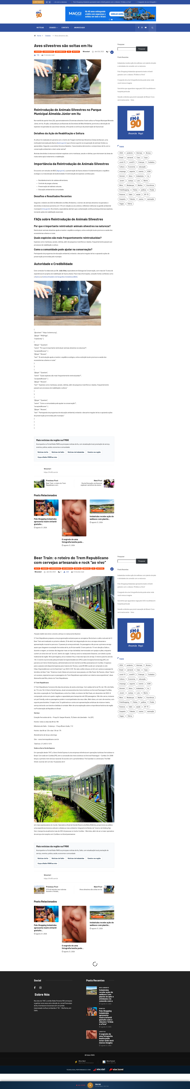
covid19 (131, 162)
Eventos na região (94, 452)
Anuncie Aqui (79, 27)
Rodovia (122, 194)
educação (142, 167)
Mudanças (130, 185)
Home (39, 36)
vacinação (150, 199)
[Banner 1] (109, 19)
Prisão (152, 190)
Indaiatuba (140, 176)
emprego (122, 171)
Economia (131, 167)
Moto (121, 185)
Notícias (40, 27)
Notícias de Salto (58, 452)
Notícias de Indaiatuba (76, 452)
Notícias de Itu (43, 452)
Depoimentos (60, 51)
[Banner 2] (111, 19)
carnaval (130, 157)
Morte (146, 181)
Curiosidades (48, 51)
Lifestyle (40, 533)
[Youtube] (146, 27)
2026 (121, 153)
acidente (130, 153)
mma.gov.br (46, 209)
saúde (138, 194)
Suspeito (122, 199)
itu (148, 176)
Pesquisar (121, 44)
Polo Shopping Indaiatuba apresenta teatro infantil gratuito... (101, 521)
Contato (65, 27)
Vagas (121, 204)
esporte (132, 171)
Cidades (52, 27)
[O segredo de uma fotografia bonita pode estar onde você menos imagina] (91, 1034)
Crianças (141, 162)
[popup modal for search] (152, 28)
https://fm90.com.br (51, 472)
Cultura (121, 167)
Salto (130, 194)
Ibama (37, 277)
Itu (69, 51)
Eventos (95, 513)
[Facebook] (138, 27)
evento (141, 171)
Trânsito (132, 199)
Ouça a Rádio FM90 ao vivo (47, 457)
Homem (122, 176)
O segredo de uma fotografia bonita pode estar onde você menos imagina (137, 2)
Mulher (140, 185)
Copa (146, 157)
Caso (138, 157)
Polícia (135, 190)
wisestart (86, 51)
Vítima (130, 204)
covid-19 (122, 162)
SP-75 (146, 194)
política (143, 190)
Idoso (130, 176)
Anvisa (148, 153)
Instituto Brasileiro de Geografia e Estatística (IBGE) (60, 277)
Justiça (130, 181)
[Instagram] (142, 27)
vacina (141, 199)
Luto (138, 181)
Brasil (121, 157)
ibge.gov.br (60, 171)
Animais (139, 153)
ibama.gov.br (61, 143)
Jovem (121, 181)
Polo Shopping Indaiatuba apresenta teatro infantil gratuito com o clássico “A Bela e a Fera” (78, 2)
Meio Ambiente (69, 510)
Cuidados (151, 162)
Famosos (86, 568)
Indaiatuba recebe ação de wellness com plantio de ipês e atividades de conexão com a (106, 995)
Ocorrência (150, 185)
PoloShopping (124, 190)
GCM (149, 171)
